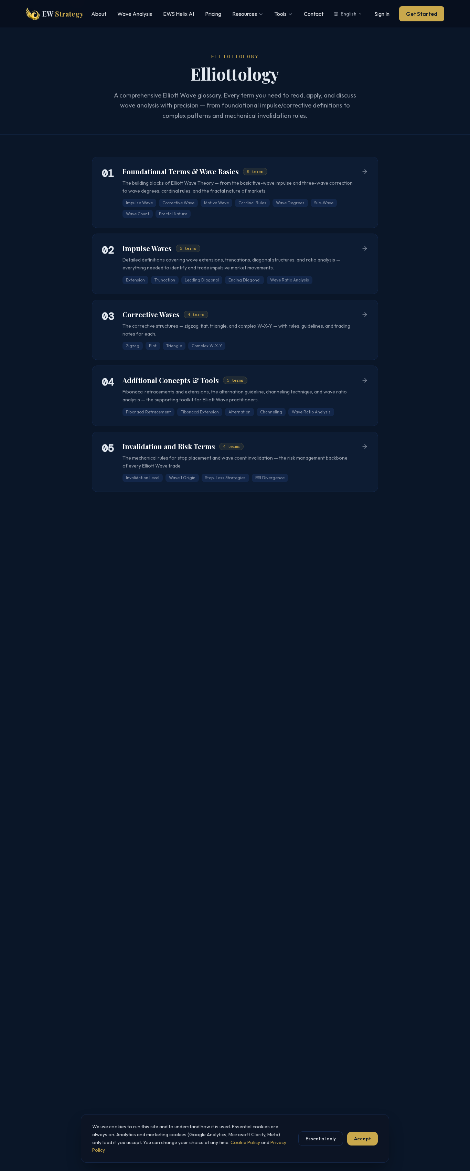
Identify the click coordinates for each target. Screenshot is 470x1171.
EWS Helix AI (178, 13)
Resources (244, 13)
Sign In (381, 13)
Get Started (421, 13)
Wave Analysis (134, 13)
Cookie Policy (245, 1142)
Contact (313, 13)
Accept (362, 1139)
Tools (280, 13)
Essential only (321, 1139)
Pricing (213, 13)
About (98, 13)
